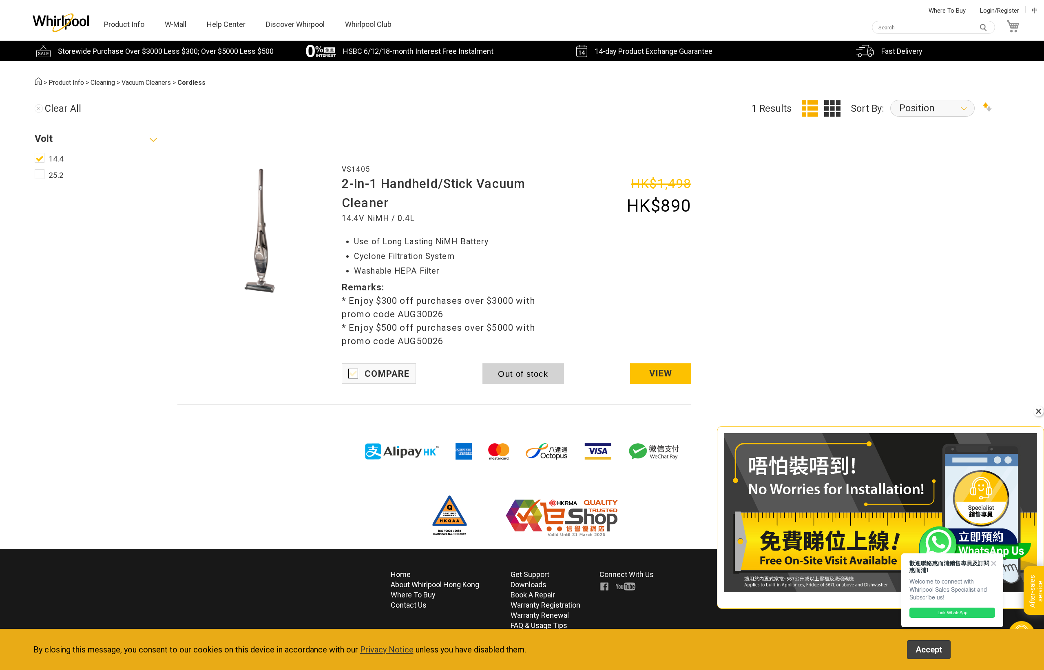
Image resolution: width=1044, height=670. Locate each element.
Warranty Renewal (540, 615)
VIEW (660, 373)
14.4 (56, 159)
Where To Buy (947, 10)
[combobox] (933, 27)
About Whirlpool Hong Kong (435, 584)
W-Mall (175, 24)
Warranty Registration (545, 605)
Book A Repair (533, 594)
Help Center (226, 24)
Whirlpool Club (368, 24)
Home (401, 574)
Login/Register (999, 10)
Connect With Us (626, 574)
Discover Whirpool (295, 24)
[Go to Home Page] (38, 82)
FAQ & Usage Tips (539, 625)
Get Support (530, 574)
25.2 (56, 175)
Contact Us (409, 605)
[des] (987, 108)
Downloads (528, 584)
